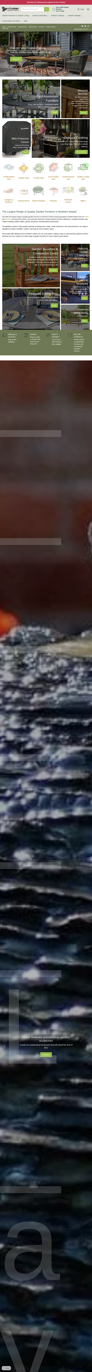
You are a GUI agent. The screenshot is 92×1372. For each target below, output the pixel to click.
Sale (25, 21)
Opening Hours (22, 27)
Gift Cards (5, 28)
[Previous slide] (5, 1046)
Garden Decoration (40, 15)
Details (58, 344)
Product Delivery (51, 27)
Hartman (8, 219)
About (4, 27)
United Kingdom (81, 29)
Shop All (16, 59)
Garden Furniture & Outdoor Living (15, 15)
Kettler (86, 217)
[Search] (46, 9)
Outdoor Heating (74, 15)
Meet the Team (11, 27)
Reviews (41, 27)
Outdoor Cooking (57, 15)
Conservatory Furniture (11, 21)
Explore (41, 1057)
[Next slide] (87, 1046)
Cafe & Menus (33, 27)
